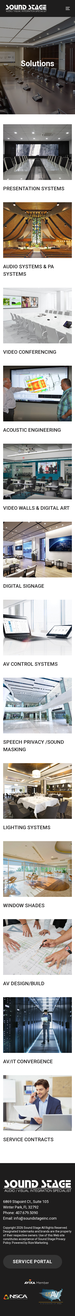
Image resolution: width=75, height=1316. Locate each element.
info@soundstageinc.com (35, 1218)
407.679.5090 (26, 1213)
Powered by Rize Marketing (30, 1242)
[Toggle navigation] (68, 8)
